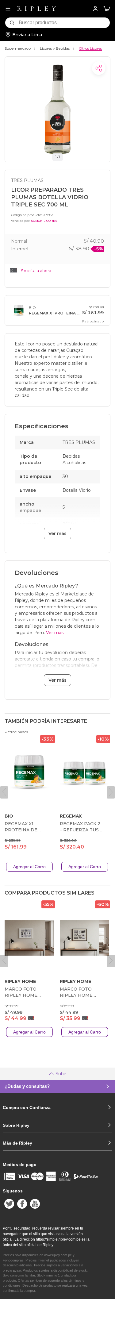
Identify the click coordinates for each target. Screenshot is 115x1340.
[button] (106, 9)
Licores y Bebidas (55, 48)
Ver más (57, 533)
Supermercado (18, 48)
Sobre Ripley (16, 1125)
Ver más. (55, 632)
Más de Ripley (17, 1143)
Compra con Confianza (27, 1107)
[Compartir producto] (98, 68)
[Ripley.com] (36, 8)
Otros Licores (90, 48)
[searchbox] (64, 22)
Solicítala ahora (36, 270)
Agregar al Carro (29, 866)
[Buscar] (12, 22)
